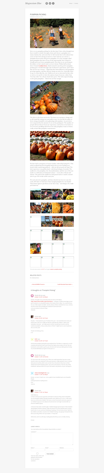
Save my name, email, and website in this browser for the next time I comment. (37, 458)
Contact (76, 3)
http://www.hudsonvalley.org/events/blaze (41, 301)
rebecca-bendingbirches (41, 373)
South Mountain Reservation (65, 284)
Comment (33, 432)
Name (33, 448)
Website (62, 448)
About (70, 3)
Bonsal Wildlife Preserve (38, 284)
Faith (36, 339)
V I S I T (43, 269)
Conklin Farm (42, 66)
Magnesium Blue (33, 3)
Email (47, 448)
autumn (52, 269)
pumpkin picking (58, 269)
